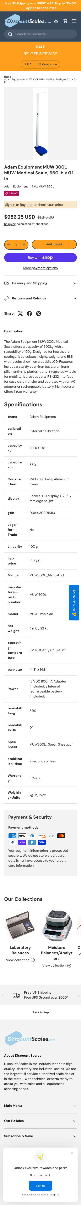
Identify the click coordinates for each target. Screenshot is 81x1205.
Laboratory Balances (20, 950)
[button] (65, 20)
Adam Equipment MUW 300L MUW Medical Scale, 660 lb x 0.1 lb (40, 80)
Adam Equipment (16, 186)
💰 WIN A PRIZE (74, 602)
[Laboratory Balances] (20, 925)
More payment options (40, 268)
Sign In (10, 204)
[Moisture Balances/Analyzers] (56, 925)
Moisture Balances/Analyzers (56, 953)
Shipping (10, 224)
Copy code (49, 64)
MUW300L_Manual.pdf (47, 575)
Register (26, 204)
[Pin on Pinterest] (38, 313)
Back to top (40, 1012)
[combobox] (40, 34)
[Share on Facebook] (29, 313)
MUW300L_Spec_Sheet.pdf (50, 744)
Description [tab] (13, 331)
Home (7, 77)
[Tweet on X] (20, 313)
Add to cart (54, 244)
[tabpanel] (40, 366)
